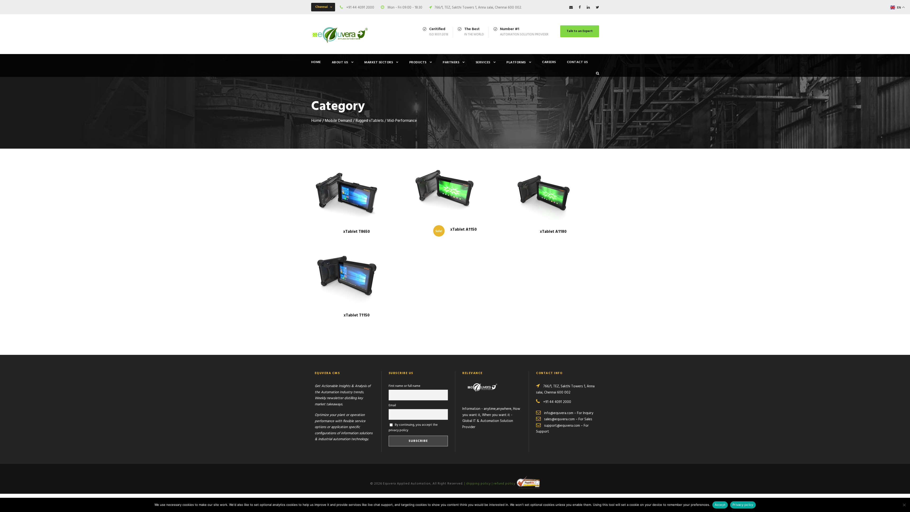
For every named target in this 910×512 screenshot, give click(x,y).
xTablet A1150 (463, 229)
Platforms (516, 62)
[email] (571, 7)
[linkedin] (588, 7)
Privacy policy (743, 505)
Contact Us (577, 62)
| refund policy (504, 483)
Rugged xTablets (369, 121)
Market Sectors (378, 62)
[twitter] (597, 7)
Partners (451, 62)
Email (392, 405)
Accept (720, 505)
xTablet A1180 (553, 232)
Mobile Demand (338, 121)
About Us (340, 62)
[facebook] (580, 7)
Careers (549, 62)
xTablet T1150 (357, 315)
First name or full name (404, 386)
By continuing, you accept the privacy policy (413, 427)
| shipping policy (478, 483)
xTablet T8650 (356, 232)
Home (316, 62)
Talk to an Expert (580, 31)
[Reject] (904, 505)
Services (483, 62)
